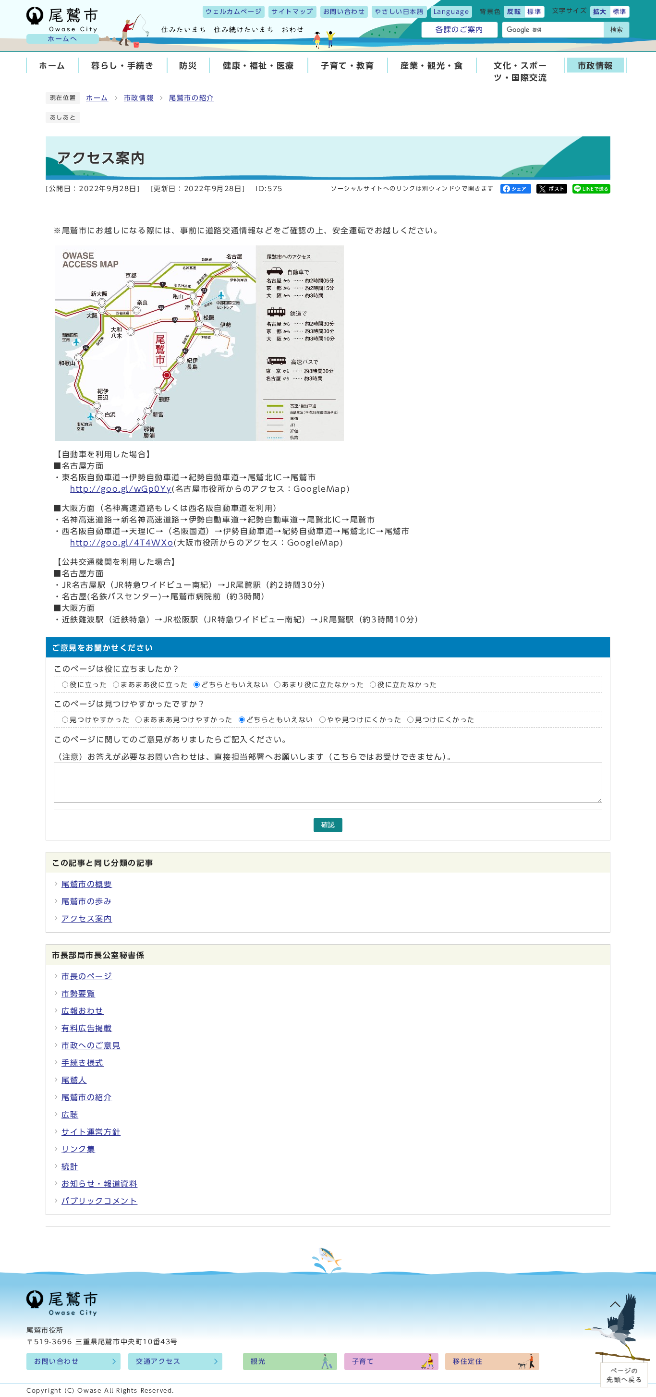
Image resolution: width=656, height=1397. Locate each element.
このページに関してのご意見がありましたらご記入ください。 (172, 739)
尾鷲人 (74, 1080)
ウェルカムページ (234, 12)
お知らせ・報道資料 (99, 1184)
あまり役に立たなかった (323, 684)
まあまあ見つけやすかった (188, 720)
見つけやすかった (100, 720)
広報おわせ (82, 1011)
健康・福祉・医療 (258, 65)
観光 (258, 1361)
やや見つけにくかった (366, 720)
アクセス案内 (86, 919)
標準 (534, 12)
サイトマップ (292, 12)
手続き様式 (82, 1063)
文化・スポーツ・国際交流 (520, 71)
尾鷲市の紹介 (191, 98)
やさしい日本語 (399, 12)
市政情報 (595, 65)
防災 (188, 65)
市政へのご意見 (91, 1045)
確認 (328, 824)
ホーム (52, 65)
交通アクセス (158, 1361)
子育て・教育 (348, 65)
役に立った (88, 684)
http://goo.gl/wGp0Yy (120, 489)
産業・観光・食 (432, 65)
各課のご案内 (460, 29)
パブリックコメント (99, 1201)
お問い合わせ (344, 12)
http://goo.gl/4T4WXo (121, 543)
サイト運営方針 (91, 1132)
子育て (363, 1361)
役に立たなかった (407, 684)
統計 (69, 1166)
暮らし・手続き (122, 65)
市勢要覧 (78, 993)
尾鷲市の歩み (86, 901)
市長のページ (86, 976)
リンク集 (78, 1149)
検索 (616, 29)
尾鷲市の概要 (86, 884)
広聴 (69, 1114)
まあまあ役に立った (154, 684)
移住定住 (468, 1361)
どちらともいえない (234, 684)
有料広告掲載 (86, 1028)
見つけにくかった (445, 720)
